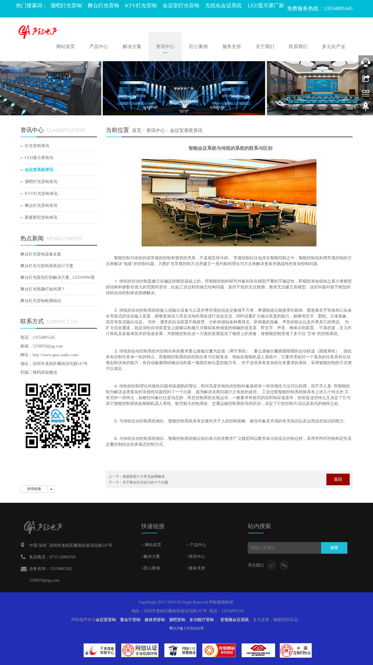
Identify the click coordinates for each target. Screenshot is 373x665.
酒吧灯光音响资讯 (41, 181)
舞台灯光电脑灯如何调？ (42, 289)
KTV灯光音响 (141, 5)
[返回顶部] (365, 108)
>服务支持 (195, 568)
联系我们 (298, 46)
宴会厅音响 (130, 620)
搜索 (334, 548)
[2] (186, 88)
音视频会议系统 (234, 620)
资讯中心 (165, 46)
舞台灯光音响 (103, 5)
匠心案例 (198, 46)
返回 (338, 479)
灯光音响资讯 (37, 146)
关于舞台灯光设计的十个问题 (145, 482)
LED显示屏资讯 (39, 158)
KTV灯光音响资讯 (41, 193)
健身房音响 (155, 620)
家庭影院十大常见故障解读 (144, 477)
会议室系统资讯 (186, 130)
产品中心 (98, 46)
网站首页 (65, 46)
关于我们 (265, 46)
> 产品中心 (196, 545)
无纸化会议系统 (223, 5)
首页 (136, 130)
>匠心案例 (150, 568)
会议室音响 (106, 620)
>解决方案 (150, 556)
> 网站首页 (151, 545)
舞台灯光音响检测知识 (40, 301)
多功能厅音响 (201, 620)
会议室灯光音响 (181, 5)
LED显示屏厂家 (266, 5)
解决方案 (132, 46)
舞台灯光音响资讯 (41, 205)
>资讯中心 (195, 556)
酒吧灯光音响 (66, 5)
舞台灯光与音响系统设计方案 (46, 266)
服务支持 (231, 46)
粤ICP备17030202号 (186, 628)
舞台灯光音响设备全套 (40, 254)
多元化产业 (333, 46)
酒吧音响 (177, 620)
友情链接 (34, 489)
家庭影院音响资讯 (41, 217)
